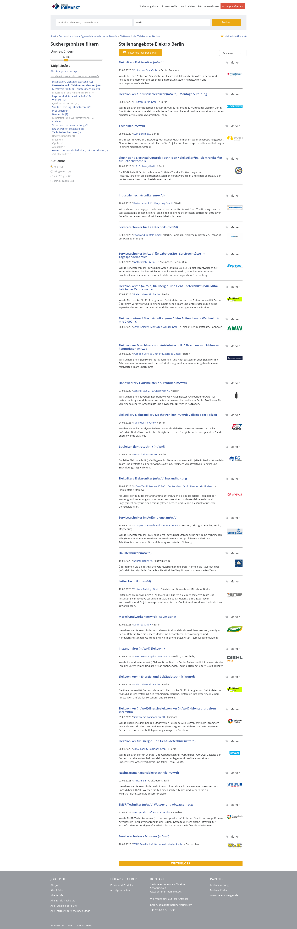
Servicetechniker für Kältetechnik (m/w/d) (148, 227)
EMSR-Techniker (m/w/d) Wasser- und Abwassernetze (156, 804)
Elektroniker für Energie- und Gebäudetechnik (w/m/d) (157, 741)
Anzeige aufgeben (232, 6)
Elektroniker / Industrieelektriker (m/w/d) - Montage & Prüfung (163, 94)
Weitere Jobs (180, 863)
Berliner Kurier (218, 890)
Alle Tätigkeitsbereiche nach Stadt (70, 910)
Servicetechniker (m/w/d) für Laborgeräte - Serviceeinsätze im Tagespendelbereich (162, 255)
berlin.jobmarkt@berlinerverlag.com (171, 904)
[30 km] (66, 60)
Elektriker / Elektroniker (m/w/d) (141, 62)
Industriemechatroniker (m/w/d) (141, 195)
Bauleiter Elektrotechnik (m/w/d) (142, 446)
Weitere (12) (59, 99)
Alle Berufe (57, 895)
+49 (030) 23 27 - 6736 (162, 910)
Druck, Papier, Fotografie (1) (68, 128)
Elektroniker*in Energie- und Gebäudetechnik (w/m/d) (157, 677)
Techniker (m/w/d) (132, 126)
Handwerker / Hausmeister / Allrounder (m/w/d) (153, 383)
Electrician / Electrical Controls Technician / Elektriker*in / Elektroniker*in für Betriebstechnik (170, 159)
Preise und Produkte (122, 885)
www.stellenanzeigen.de (224, 895)
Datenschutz (83, 925)
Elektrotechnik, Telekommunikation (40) (76, 85)
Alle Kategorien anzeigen (65, 71)
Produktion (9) (60, 110)
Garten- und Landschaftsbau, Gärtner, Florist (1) (80, 150)
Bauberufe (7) (60, 114)
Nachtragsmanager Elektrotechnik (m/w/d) (149, 773)
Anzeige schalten (120, 890)
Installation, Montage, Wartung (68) (72, 81)
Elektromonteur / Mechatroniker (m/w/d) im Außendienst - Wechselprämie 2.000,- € (169, 319)
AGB (70, 925)
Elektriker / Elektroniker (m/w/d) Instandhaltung (153, 478)
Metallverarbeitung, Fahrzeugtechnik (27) (76, 89)
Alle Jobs (55, 885)
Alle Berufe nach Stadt (63, 900)
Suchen (226, 22)
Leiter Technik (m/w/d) (135, 581)
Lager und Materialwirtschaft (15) (71, 96)
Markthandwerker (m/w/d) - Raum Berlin (147, 617)
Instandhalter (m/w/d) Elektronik (142, 648)
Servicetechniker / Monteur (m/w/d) (144, 836)
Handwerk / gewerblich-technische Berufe (75, 76)
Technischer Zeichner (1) (66, 132)
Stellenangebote (148, 6)
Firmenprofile (169, 6)
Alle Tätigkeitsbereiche (64, 905)
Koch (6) (56, 121)
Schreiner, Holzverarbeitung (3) (70, 125)
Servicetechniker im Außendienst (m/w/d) (148, 517)
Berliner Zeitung (219, 885)
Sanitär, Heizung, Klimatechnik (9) (71, 107)
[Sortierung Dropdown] (241, 53)
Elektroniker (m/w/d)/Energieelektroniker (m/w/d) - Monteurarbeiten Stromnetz (167, 710)
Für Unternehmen (208, 6)
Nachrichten (187, 6)
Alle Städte (57, 890)
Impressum (57, 925)
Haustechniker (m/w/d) (135, 553)
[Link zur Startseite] (67, 5)
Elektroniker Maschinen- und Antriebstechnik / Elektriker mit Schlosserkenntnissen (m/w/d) (169, 347)
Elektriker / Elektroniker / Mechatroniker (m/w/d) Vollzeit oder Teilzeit (168, 415)
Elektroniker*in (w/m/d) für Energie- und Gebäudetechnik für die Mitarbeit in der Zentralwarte (169, 287)
